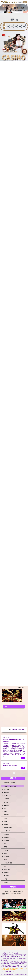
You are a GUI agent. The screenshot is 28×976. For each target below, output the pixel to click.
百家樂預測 (6, 858)
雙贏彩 (5, 861)
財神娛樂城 (6, 835)
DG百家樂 (23, 968)
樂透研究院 (6, 874)
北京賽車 (6, 803)
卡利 (2, 966)
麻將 (5, 809)
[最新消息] (14, 917)
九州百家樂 (6, 800)
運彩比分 (6, 819)
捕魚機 (5, 813)
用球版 (18, 965)
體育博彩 (6, 883)
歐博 (11, 966)
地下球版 (22, 965)
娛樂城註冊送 (7, 870)
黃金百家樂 (6, 790)
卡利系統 (7, 966)
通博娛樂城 (6, 816)
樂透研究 (6, 825)
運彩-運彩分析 (7, 797)
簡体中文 (24, 688)
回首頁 (19, 688)
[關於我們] (14, 905)
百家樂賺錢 (6, 838)
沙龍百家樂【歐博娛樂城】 (10, 787)
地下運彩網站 (4, 963)
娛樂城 (5, 854)
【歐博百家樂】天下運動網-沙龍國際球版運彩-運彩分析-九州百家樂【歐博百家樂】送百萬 (13, 894)
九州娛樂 (5, 968)
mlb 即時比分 (7, 832)
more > (23, 759)
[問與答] (14, 942)
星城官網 (6, 851)
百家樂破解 (6, 841)
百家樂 (5, 822)
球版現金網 (6, 793)
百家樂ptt (6, 848)
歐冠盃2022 (6, 877)
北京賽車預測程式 (8, 829)
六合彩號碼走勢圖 (8, 864)
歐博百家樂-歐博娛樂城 (9, 784)
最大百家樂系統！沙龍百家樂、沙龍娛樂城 (13, 742)
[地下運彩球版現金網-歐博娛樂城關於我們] (12, 695)
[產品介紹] (14, 718)
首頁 (10, 731)
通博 (5, 867)
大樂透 (5, 880)
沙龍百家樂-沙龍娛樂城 (10, 767)
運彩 (5, 845)
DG (20, 966)
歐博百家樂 (16, 966)
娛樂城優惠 (6, 806)
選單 (6, 706)
